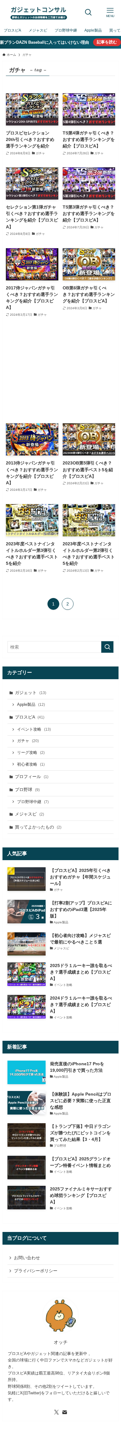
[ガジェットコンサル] (38, 12)
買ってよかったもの (38, 827)
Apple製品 (31, 704)
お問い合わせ (27, 1257)
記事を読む (107, 42)
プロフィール (31, 776)
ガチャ (28, 741)
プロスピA (29, 717)
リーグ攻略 (31, 752)
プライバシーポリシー (35, 1270)
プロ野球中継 (33, 802)
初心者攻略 (31, 764)
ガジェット (30, 692)
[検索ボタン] (88, 12)
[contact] (64, 1412)
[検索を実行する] (107, 647)
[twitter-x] (56, 1412)
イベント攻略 (34, 729)
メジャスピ (29, 813)
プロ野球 (27, 789)
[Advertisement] (60, 370)
